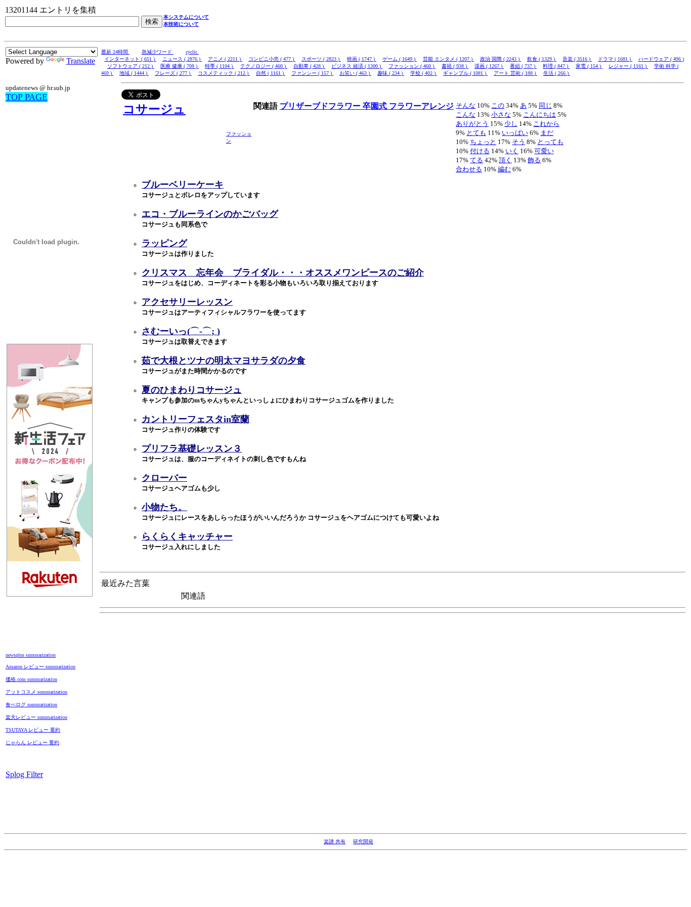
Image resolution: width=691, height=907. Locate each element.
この (497, 105)
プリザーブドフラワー (321, 106)
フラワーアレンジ (421, 106)
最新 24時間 (115, 52)
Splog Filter (24, 774)
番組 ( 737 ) (523, 66)
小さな (501, 114)
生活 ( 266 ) (556, 73)
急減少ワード (158, 52)
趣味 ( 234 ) (390, 73)
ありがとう (472, 123)
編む (504, 169)
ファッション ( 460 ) (412, 66)
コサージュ (154, 109)
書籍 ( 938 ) (455, 66)
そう (518, 142)
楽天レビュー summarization (36, 717)
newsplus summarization (31, 655)
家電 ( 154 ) (589, 66)
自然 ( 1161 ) (270, 73)
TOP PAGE (27, 97)
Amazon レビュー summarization (40, 666)
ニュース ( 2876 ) (182, 59)
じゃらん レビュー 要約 (32, 742)
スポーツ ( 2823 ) (321, 59)
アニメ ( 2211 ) (225, 59)
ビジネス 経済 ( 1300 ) (356, 66)
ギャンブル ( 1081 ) (465, 73)
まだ (546, 133)
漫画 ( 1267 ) (489, 66)
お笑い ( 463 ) (355, 73)
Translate (80, 61)
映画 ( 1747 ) (361, 59)
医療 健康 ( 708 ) (179, 66)
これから (546, 123)
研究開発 (363, 841)
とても (476, 133)
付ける (480, 151)
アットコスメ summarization (36, 692)
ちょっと (483, 142)
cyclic (192, 52)
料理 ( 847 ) (556, 66)
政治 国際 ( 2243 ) (500, 59)
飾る (534, 160)
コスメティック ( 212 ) (224, 73)
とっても (550, 142)
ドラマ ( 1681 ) (615, 59)
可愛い (544, 151)
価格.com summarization (31, 679)
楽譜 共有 (335, 841)
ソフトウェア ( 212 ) (130, 66)
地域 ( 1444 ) (134, 73)
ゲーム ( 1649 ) (399, 59)
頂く (505, 160)
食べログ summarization (31, 704)
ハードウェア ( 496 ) (661, 59)
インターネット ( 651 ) (130, 59)
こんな (466, 114)
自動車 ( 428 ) (309, 66)
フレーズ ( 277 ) (173, 73)
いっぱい (515, 133)
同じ (545, 105)
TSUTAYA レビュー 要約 (33, 730)
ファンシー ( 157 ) (312, 73)
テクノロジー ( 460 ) (263, 66)
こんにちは (539, 114)
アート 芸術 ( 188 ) (515, 73)
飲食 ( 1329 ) (541, 59)
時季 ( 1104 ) (219, 66)
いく (512, 151)
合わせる (469, 169)
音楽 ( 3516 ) (577, 59)
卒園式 (376, 106)
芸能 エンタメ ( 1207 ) (448, 59)
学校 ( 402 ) (423, 73)
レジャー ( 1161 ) (628, 66)
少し (510, 123)
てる (476, 160)
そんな (466, 105)
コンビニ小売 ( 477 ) (271, 59)
